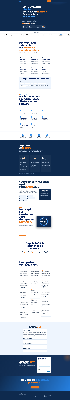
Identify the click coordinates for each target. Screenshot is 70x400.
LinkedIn (46, 396)
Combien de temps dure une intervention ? (28, 338)
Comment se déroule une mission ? (27, 330)
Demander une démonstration (23, 235)
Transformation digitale (23, 118)
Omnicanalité (44, 111)
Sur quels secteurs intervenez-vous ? (28, 343)
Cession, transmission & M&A (24, 125)
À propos (35, 396)
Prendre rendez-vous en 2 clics (26, 23)
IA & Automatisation (34, 118)
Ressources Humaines (34, 125)
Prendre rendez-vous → (35, 387)
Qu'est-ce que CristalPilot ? (26, 348)
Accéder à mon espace (29, 235)
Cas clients (36, 395)
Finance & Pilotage (44, 118)
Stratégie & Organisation (23, 111)
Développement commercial (35, 111)
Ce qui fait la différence (33, 23)
